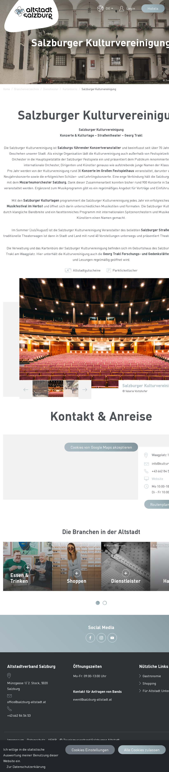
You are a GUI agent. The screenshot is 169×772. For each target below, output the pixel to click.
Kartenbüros (70, 89)
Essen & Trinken (19, 578)
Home (6, 89)
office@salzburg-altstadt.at (26, 702)
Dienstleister (50, 89)
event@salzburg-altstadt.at (92, 699)
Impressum (15, 740)
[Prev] (25, 389)
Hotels (153, 8)
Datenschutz (36, 740)
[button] (105, 8)
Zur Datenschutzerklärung (26, 766)
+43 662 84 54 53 (19, 715)
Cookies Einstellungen (90, 749)
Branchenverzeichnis (26, 89)
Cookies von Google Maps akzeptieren (101, 447)
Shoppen (76, 581)
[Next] (84, 389)
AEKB (52, 740)
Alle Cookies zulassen (142, 749)
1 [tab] (98, 603)
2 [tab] (105, 603)
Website (157, 478)
